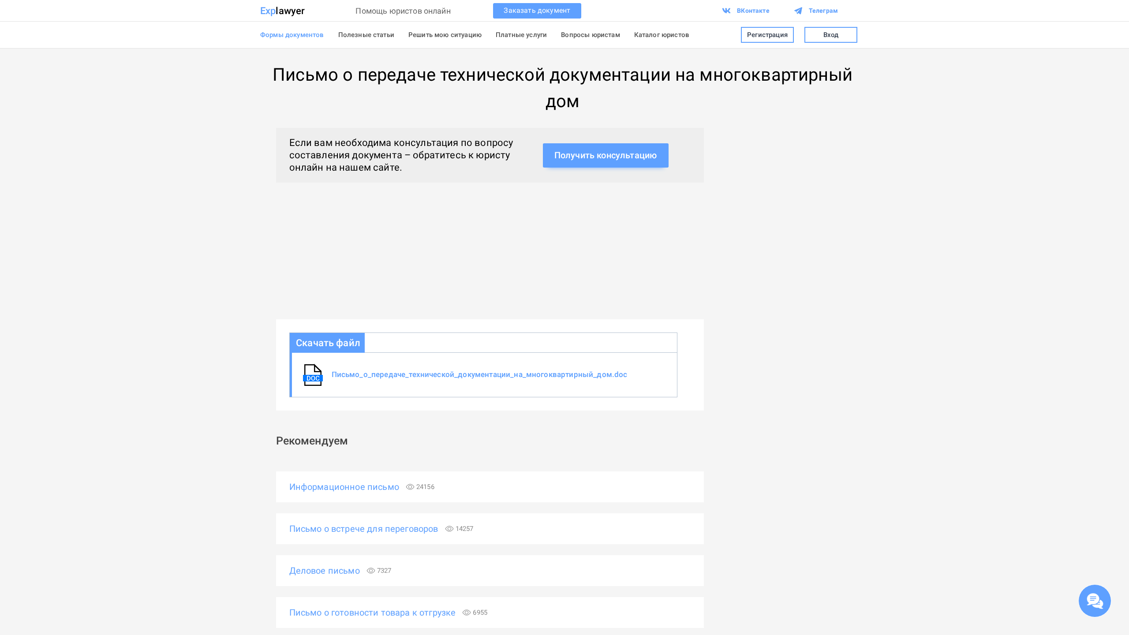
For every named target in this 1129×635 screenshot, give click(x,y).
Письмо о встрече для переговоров (381, 528)
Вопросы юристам (590, 35)
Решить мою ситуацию (445, 35)
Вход (831, 35)
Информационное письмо (361, 487)
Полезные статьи (366, 35)
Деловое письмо (340, 570)
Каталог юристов (661, 35)
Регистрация (767, 35)
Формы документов (292, 35)
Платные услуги (521, 35)
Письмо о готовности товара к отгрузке (388, 612)
